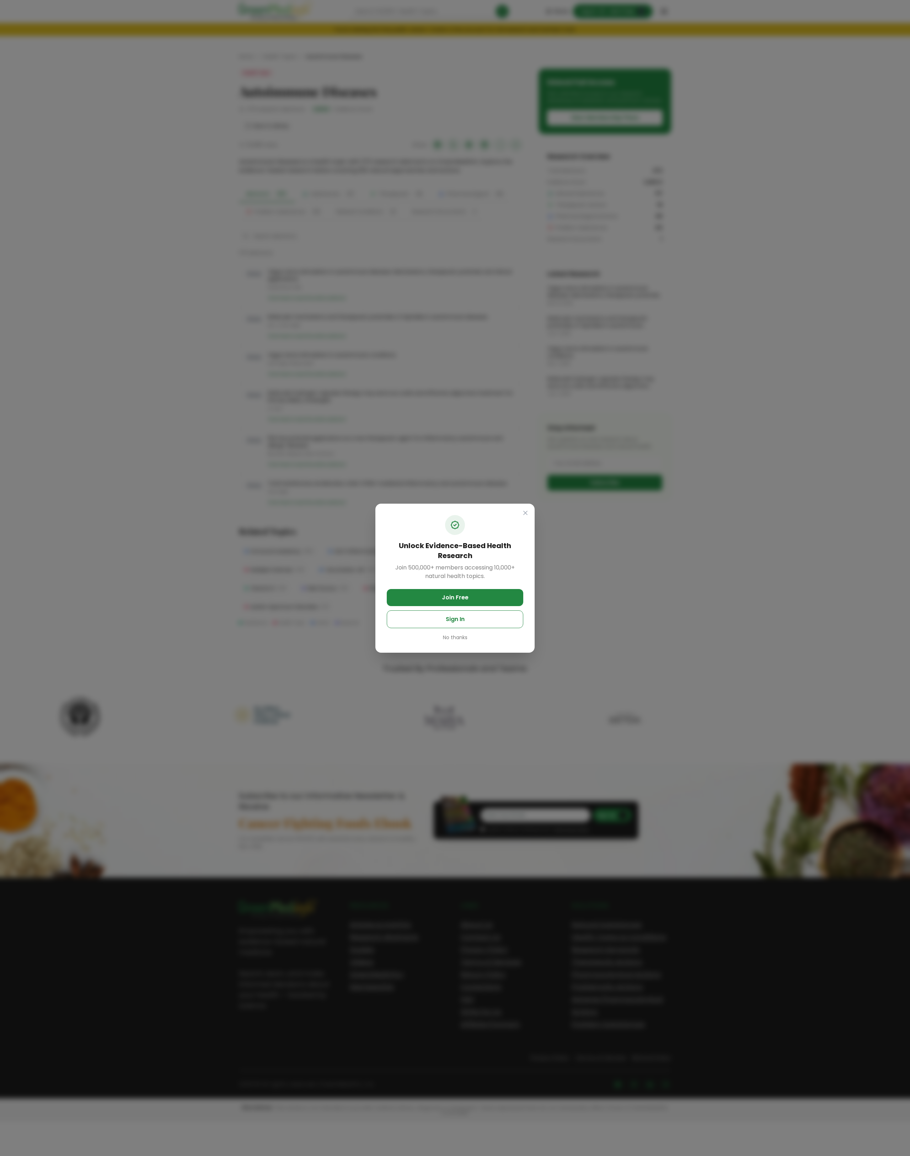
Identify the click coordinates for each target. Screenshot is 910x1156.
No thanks (455, 637)
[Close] (525, 513)
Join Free (455, 597)
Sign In (455, 619)
